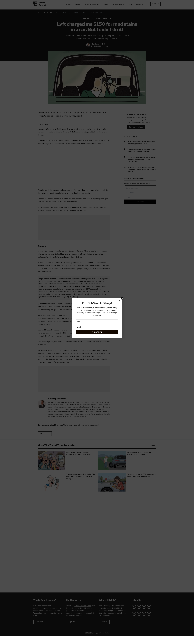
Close (122, 298)
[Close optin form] (120, 301)
